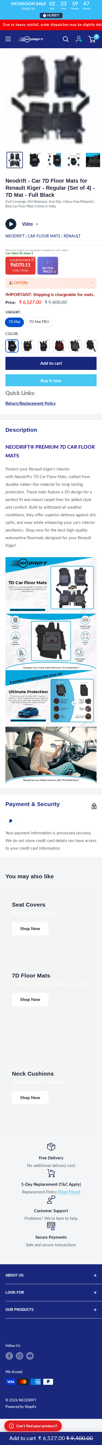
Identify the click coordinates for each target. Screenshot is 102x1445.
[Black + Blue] (43, 345)
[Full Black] (11, 345)
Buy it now (51, 381)
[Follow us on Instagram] (19, 1356)
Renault (72, 236)
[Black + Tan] (90, 345)
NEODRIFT (14, 236)
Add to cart (51, 363)
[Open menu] (8, 39)
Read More (69, 1192)
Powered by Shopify (20, 1407)
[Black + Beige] (27, 345)
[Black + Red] (59, 345)
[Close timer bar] (96, 4)
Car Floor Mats (44, 236)
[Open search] (66, 39)
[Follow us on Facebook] (9, 1356)
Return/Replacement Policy (30, 404)
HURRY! (53, 15)
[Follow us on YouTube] (30, 1356)
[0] (92, 39)
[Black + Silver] (75, 345)
